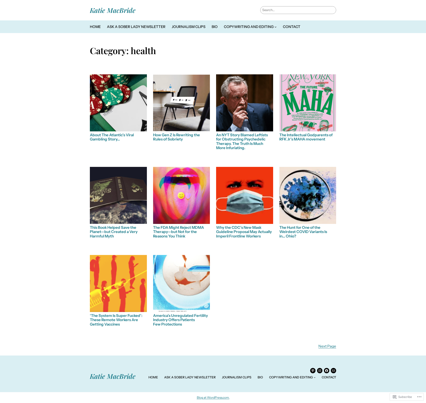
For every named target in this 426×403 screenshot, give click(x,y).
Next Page (327, 346)
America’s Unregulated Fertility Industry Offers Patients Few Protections (180, 320)
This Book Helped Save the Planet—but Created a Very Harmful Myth (114, 231)
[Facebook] (326, 370)
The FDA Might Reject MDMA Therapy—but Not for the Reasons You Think (178, 231)
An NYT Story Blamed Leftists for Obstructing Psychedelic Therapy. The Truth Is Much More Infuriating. (242, 141)
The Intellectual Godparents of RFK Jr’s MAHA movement (306, 137)
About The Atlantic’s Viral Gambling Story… (112, 137)
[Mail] (333, 370)
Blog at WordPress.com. (213, 397)
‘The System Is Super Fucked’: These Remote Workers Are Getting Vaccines (116, 320)
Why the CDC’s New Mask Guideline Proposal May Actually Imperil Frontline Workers (244, 231)
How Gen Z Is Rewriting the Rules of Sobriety (176, 137)
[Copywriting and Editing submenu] (275, 27)
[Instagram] (319, 370)
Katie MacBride (113, 10)
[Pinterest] (313, 370)
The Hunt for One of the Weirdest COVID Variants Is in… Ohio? (303, 231)
